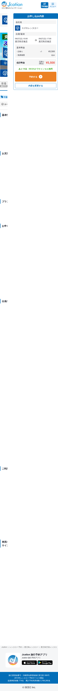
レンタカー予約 (16, 647)
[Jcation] (11, 5)
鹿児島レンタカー (31, 647)
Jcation (4, 647)
